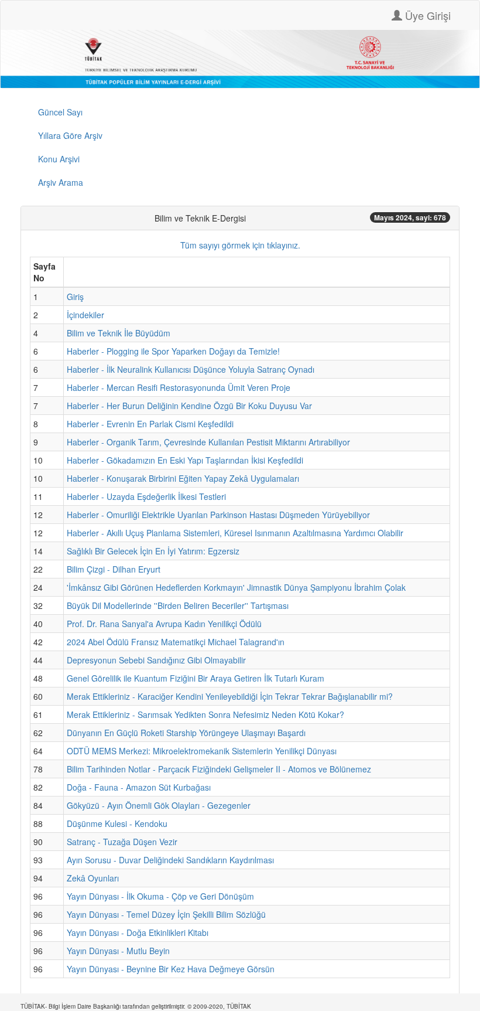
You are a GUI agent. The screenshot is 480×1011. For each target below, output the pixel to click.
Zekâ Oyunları (93, 878)
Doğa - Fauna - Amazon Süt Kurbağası (139, 787)
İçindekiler (85, 315)
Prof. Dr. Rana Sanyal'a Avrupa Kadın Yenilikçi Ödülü (164, 623)
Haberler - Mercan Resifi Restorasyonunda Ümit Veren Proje (178, 387)
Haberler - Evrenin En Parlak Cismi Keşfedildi (150, 424)
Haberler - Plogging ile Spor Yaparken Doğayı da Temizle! (173, 351)
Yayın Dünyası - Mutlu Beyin (118, 950)
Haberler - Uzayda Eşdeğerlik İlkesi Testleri (146, 496)
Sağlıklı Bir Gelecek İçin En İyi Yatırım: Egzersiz (153, 551)
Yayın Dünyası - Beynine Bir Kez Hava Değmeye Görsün (171, 969)
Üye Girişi (426, 15)
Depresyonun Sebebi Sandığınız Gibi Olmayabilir (156, 660)
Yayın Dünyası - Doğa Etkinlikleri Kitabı (137, 932)
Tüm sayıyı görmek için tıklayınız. (240, 245)
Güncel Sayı (60, 112)
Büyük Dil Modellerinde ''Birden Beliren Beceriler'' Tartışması (178, 605)
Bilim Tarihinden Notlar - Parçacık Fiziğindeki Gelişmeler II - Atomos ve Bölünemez (219, 769)
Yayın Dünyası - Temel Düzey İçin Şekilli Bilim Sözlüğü (166, 914)
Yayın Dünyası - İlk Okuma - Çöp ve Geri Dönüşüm (160, 896)
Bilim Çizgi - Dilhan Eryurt (113, 569)
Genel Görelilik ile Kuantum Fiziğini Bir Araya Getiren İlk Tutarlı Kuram (195, 678)
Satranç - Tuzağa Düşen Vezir (122, 841)
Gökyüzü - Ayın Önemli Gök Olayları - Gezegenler (159, 805)
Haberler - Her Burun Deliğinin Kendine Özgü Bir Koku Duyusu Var (189, 405)
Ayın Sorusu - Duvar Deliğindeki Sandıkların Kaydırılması (170, 860)
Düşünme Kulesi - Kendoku (117, 823)
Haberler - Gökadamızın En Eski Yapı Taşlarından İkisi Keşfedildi (185, 460)
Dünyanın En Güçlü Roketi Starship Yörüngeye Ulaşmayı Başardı (186, 732)
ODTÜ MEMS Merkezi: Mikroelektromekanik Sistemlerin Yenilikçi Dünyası (202, 751)
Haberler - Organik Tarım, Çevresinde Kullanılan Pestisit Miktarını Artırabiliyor (208, 442)
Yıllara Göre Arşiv (70, 135)
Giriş (75, 296)
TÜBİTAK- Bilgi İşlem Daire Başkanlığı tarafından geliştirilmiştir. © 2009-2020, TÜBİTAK (135, 1006)
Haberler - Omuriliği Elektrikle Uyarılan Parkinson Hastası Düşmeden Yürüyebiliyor (218, 514)
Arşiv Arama (60, 182)
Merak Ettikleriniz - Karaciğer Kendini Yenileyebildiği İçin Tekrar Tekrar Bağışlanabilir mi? (230, 696)
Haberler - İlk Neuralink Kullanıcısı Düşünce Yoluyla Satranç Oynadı (190, 369)
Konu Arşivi (59, 159)
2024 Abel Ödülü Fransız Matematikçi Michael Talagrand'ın (175, 642)
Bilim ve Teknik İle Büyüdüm (118, 333)
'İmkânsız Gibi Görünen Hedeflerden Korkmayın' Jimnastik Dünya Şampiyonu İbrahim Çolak (236, 587)
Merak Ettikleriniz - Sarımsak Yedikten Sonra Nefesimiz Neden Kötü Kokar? (205, 714)
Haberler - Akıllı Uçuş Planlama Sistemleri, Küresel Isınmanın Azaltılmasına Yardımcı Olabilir (235, 533)
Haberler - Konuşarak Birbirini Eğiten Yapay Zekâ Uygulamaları (183, 478)
